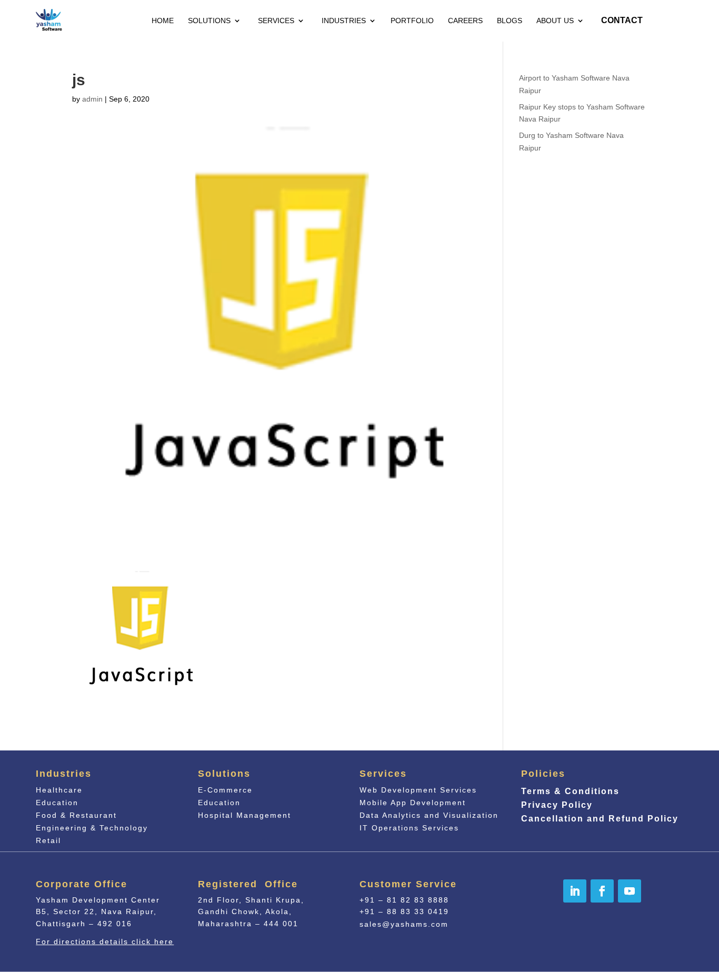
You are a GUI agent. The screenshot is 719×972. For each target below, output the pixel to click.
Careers (465, 20)
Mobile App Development (412, 802)
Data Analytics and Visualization (428, 815)
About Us (555, 20)
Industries (344, 20)
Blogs (509, 20)
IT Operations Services (409, 828)
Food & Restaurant (76, 815)
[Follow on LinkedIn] (574, 891)
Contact (622, 20)
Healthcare (59, 790)
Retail (48, 840)
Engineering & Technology (92, 828)
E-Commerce (225, 790)
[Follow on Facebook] (602, 891)
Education (57, 802)
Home (163, 20)
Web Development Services (418, 790)
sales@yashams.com (403, 924)
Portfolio (412, 20)
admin (92, 99)
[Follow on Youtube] (629, 891)
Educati (219, 802)
